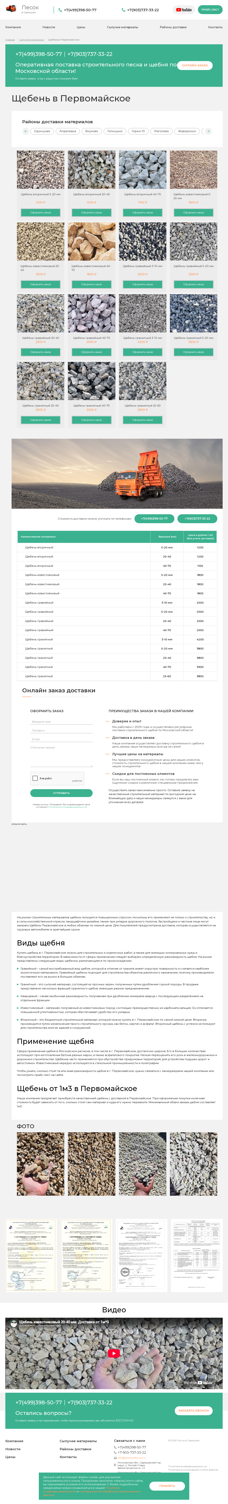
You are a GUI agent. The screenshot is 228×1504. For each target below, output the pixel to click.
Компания (13, 27)
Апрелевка (67, 131)
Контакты (215, 27)
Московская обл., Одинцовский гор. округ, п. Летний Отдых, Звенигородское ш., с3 (139, 1465)
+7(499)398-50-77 (80, 10)
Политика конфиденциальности (187, 1466)
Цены (81, 27)
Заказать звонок (193, 1410)
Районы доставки (173, 27)
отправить (61, 793)
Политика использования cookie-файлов (193, 1469)
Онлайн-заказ (195, 65)
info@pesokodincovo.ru (132, 1457)
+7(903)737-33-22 (143, 10)
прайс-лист (210, 9)
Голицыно (115, 131)
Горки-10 (138, 131)
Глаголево (161, 131)
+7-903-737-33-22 (132, 1453)
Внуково (91, 131)
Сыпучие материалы (122, 27)
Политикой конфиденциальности (68, 807)
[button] (25, 131)
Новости (48, 27)
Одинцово (42, 131)
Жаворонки (187, 131)
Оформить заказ (40, 212)
